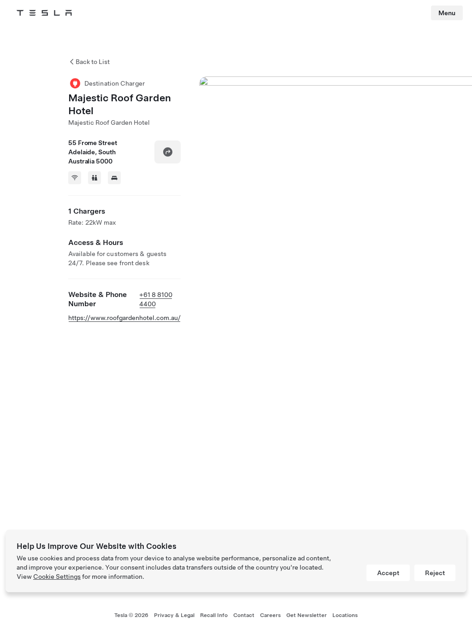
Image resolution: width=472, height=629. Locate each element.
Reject (435, 573)
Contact (243, 615)
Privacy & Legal (174, 615)
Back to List (93, 61)
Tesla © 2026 (131, 615)
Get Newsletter (306, 615)
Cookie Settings (57, 576)
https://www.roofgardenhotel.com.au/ (124, 317)
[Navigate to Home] (44, 12)
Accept (388, 573)
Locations (345, 615)
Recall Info (214, 615)
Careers (270, 615)
